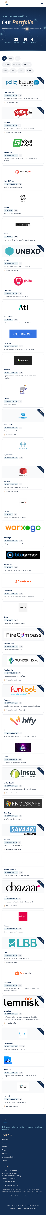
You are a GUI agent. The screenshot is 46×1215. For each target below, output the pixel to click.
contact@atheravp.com (10, 1185)
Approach (5, 1139)
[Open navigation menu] (41, 3)
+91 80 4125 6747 (8, 1182)
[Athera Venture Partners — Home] (6, 3)
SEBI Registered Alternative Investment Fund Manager (18, 1189)
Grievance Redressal (29, 1209)
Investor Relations (8, 1157)
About (4, 1143)
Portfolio (5, 1146)
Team (4, 1150)
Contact (4, 1161)
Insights (5, 1153)
